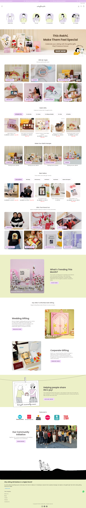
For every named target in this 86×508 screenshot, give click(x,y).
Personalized (19, 179)
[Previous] (79, 55)
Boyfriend (55, 179)
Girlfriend (47, 179)
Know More (20, 441)
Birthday (28, 179)
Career (5, 497)
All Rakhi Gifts (18, 114)
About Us (6, 493)
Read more (7, 488)
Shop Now (54, 282)
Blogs (5, 495)
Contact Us (6, 501)
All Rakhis (68, 114)
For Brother (29, 114)
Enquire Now (17, 329)
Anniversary (37, 179)
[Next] (82, 55)
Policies (6, 499)
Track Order (82, 3)
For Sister (38, 114)
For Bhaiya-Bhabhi (49, 114)
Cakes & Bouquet (66, 179)
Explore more (49, 399)
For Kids (60, 114)
